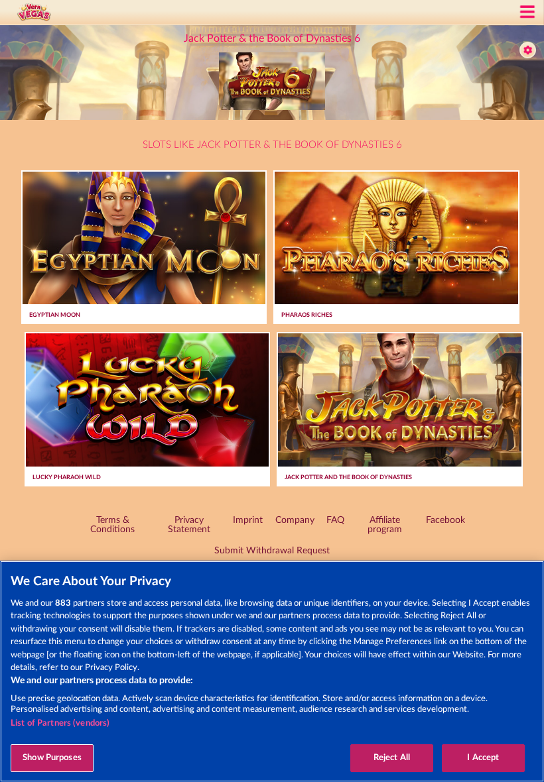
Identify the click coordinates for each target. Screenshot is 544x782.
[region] (272, 671)
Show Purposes (52, 758)
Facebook (445, 520)
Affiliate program (385, 525)
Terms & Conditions (112, 525)
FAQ (335, 520)
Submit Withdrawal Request (272, 550)
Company (294, 520)
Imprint (248, 520)
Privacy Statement (189, 525)
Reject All (392, 758)
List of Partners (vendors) (60, 723)
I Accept (483, 758)
